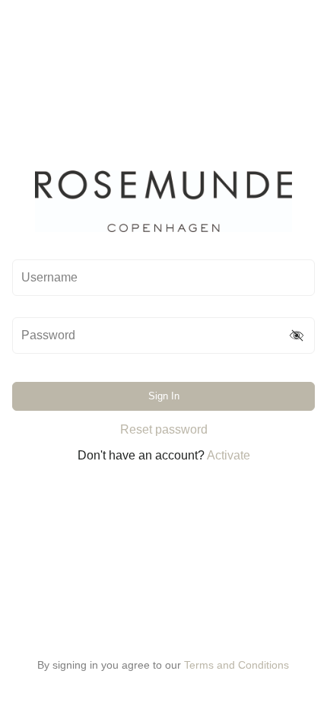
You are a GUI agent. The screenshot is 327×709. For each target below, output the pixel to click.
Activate (228, 455)
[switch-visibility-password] (297, 335)
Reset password (164, 429)
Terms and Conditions (236, 665)
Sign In (163, 396)
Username (49, 278)
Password (48, 335)
